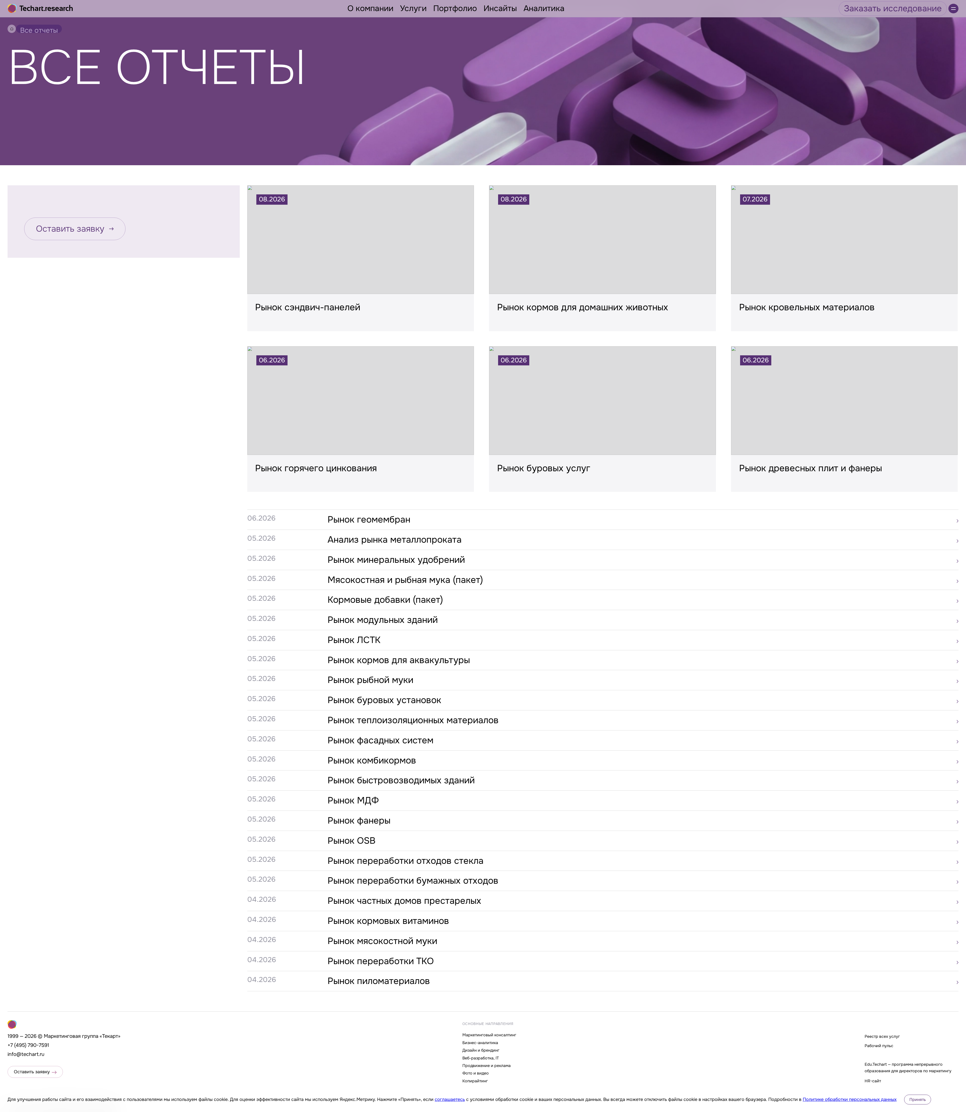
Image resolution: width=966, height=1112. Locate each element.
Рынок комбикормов (372, 760)
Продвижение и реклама (486, 1065)
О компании (370, 8)
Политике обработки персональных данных (850, 1099)
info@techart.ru (26, 1054)
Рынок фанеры (359, 820)
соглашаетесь (450, 1099)
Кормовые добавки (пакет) (385, 600)
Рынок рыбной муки (370, 680)
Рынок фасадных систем (380, 740)
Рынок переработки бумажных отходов (413, 880)
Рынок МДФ (353, 800)
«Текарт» (110, 1036)
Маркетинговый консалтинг (489, 1035)
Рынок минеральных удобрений (396, 560)
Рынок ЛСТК (354, 640)
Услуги (413, 8)
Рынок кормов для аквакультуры (399, 660)
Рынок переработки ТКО (381, 961)
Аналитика (544, 8)
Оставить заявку (70, 228)
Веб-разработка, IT (480, 1058)
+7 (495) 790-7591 (28, 1045)
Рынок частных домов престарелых (404, 901)
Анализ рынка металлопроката (395, 539)
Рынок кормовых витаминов (388, 921)
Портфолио (455, 8)
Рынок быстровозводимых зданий (401, 780)
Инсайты (500, 8)
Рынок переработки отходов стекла (406, 861)
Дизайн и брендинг (480, 1050)
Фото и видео (475, 1073)
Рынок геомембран (369, 519)
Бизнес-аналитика (480, 1042)
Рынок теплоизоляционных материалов (413, 720)
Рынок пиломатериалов (379, 981)
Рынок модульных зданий (383, 620)
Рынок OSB (352, 840)
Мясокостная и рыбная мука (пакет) (405, 580)
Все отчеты (39, 29)
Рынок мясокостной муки (382, 941)
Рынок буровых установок (384, 700)
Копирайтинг (475, 1081)
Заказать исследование (893, 8)
